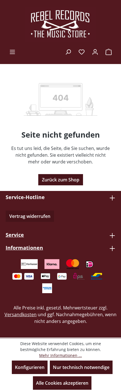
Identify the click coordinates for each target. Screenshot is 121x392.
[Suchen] (68, 51)
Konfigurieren (29, 367)
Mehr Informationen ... (60, 355)
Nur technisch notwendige (81, 367)
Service (15, 234)
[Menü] (12, 51)
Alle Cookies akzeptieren (62, 383)
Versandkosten (21, 314)
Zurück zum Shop (60, 180)
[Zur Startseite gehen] (60, 24)
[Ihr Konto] (95, 51)
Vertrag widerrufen (29, 216)
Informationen (24, 247)
